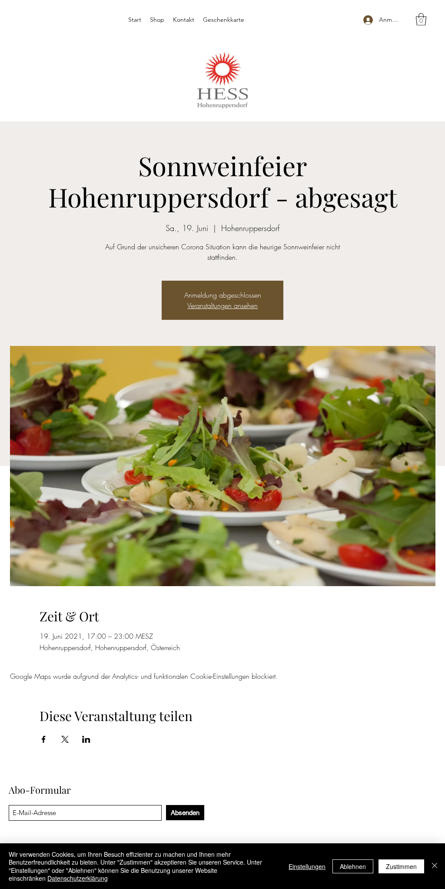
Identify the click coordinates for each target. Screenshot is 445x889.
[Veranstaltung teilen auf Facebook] (44, 739)
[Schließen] (434, 866)
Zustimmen (401, 866)
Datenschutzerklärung (77, 878)
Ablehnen (353, 866)
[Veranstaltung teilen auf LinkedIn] (86, 739)
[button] (421, 19)
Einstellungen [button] (307, 866)
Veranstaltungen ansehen (222, 305)
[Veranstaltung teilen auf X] (65, 739)
